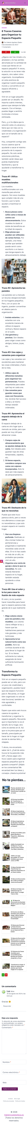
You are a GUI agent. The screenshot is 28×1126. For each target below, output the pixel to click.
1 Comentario (6, 47)
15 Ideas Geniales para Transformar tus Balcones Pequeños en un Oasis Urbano (18, 869)
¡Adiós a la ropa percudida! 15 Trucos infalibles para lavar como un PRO (17, 858)
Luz (8, 991)
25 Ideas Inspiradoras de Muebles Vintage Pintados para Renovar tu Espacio (18, 823)
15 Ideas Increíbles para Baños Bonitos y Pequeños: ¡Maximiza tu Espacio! (18, 835)
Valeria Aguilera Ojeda (14, 42)
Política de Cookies (20, 1101)
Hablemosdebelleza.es (14, 1115)
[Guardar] (6, 52)
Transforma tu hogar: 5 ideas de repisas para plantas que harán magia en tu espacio (18, 967)
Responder (7, 1006)
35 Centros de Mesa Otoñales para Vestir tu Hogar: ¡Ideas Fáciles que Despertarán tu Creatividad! (18, 915)
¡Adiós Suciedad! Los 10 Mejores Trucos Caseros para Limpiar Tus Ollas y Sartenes (17, 846)
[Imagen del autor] (3, 42)
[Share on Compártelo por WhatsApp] (15, 52)
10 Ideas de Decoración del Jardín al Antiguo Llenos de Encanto (18, 880)
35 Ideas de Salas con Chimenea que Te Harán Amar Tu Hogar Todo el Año (17, 891)
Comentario (7, 1027)
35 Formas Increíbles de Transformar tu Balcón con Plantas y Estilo (17, 802)
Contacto (10, 1098)
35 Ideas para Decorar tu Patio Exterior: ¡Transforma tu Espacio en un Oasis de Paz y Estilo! (18, 928)
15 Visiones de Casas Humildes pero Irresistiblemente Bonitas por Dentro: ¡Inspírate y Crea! (17, 955)
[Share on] (1, 564)
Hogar (4, 28)
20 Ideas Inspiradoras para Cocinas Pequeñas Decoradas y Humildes (18, 812)
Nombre (7, 1062)
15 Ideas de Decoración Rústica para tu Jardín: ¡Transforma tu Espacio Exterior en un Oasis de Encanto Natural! (18, 941)
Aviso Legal (17, 1098)
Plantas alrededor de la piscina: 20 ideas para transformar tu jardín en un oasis (18, 790)
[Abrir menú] (25, 3)
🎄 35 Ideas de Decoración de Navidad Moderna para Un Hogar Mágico (18, 903)
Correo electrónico (11, 1072)
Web (5, 1082)
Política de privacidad (8, 1101)
